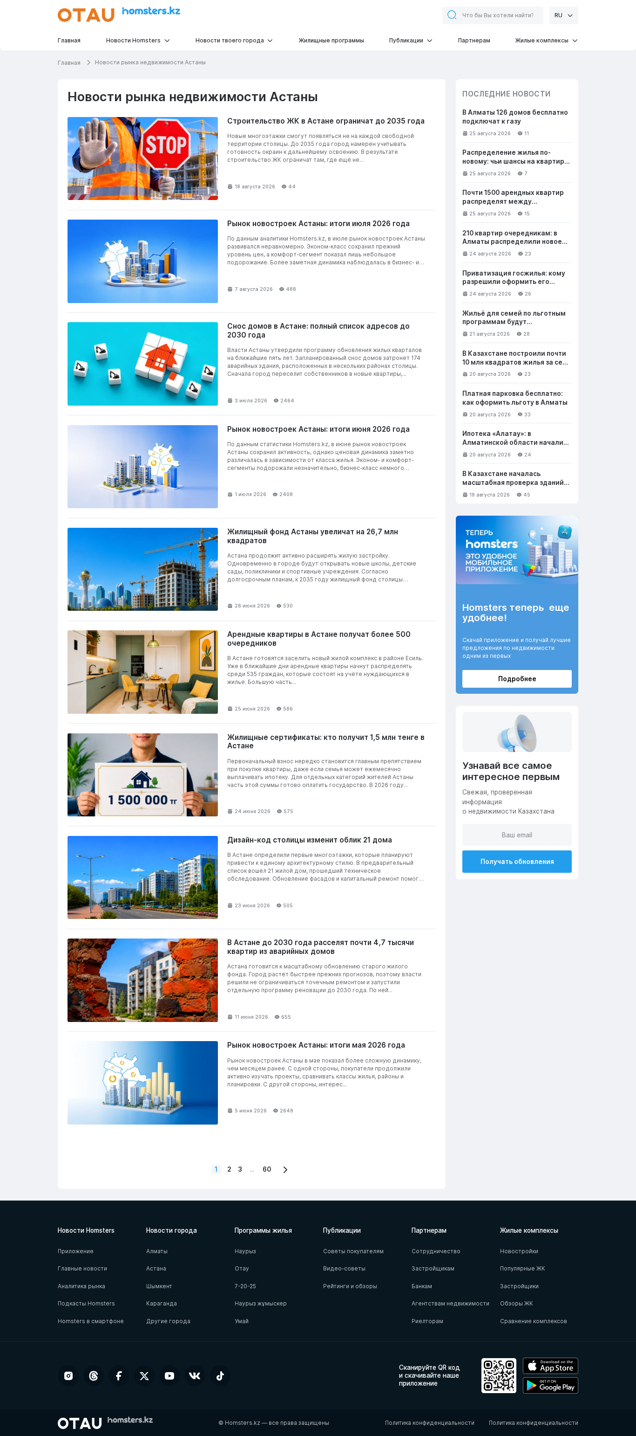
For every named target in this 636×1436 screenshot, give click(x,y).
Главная (70, 62)
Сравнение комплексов (533, 1321)
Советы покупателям (353, 1251)
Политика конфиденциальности (429, 1422)
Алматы (157, 1251)
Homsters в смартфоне (91, 1321)
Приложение (76, 1251)
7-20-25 (245, 1286)
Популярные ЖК (522, 1268)
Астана (156, 1268)
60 (267, 1169)
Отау (242, 1268)
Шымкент (159, 1286)
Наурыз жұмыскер (261, 1303)
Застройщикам (433, 1268)
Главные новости (82, 1268)
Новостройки (519, 1251)
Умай (242, 1321)
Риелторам (427, 1321)
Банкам (422, 1286)
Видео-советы (344, 1268)
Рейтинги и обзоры (350, 1286)
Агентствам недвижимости (450, 1303)
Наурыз (245, 1251)
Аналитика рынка (81, 1286)
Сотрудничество (436, 1251)
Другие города (168, 1321)
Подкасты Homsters (86, 1303)
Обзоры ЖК (516, 1303)
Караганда (161, 1303)
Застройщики (519, 1286)
